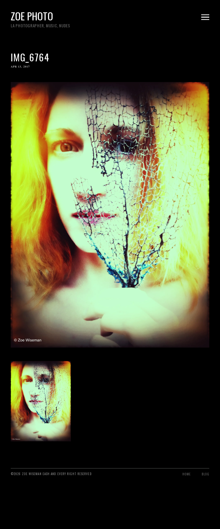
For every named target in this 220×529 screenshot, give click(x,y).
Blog (205, 474)
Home (186, 474)
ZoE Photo (32, 15)
